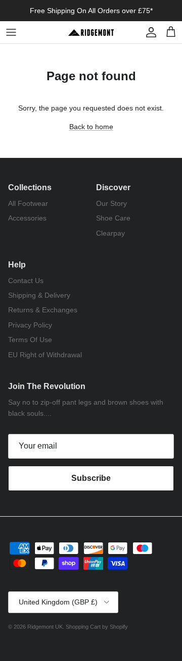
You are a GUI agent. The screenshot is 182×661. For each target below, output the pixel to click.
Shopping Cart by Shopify (97, 627)
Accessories (27, 218)
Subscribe (91, 478)
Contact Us (25, 281)
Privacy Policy (30, 325)
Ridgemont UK (45, 627)
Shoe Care (113, 218)
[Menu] (11, 32)
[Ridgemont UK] (91, 32)
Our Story (111, 203)
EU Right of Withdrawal (45, 355)
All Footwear (28, 203)
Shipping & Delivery (39, 295)
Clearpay (110, 233)
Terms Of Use (30, 340)
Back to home (91, 127)
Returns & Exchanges (42, 310)
